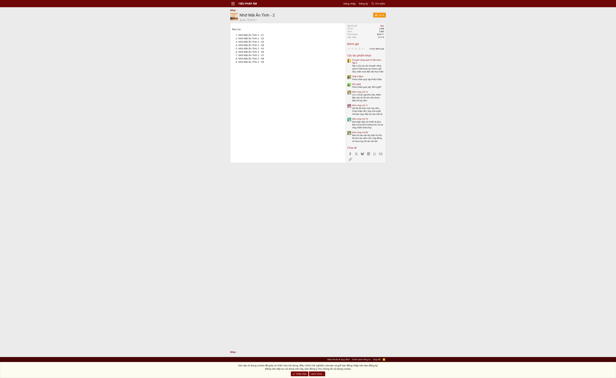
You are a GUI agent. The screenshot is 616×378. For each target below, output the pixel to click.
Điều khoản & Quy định (338, 359)
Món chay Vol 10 (360, 118)
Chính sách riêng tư (361, 359)
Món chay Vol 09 (360, 132)
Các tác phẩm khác (359, 55)
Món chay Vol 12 (360, 91)
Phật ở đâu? (358, 76)
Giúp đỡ (377, 359)
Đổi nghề (356, 84)
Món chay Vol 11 (360, 105)
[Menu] (233, 3)
